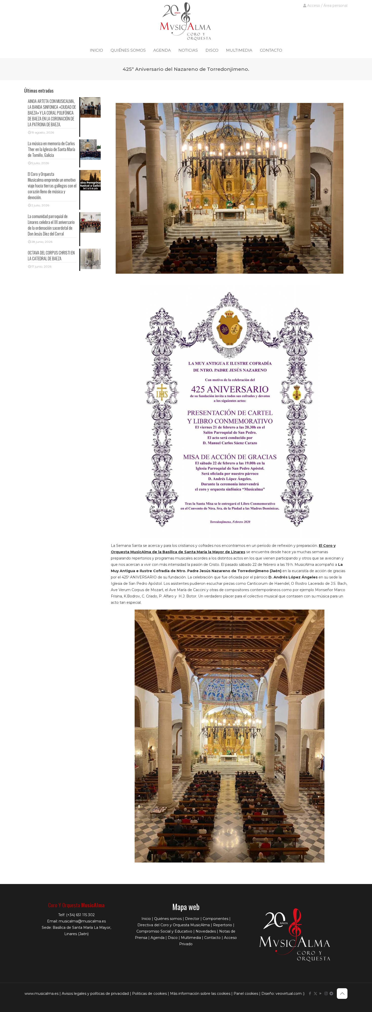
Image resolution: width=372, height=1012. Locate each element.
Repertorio (222, 925)
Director (192, 918)
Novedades (206, 931)
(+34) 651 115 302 (80, 915)
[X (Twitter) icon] (315, 993)
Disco (173, 937)
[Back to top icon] (342, 993)
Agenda (157, 937)
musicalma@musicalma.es (82, 921)
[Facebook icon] (310, 993)
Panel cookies (246, 993)
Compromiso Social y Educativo (164, 931)
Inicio (146, 918)
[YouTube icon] (321, 993)
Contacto (212, 937)
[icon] (331, 993)
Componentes (215, 918)
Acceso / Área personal (326, 5)
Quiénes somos (168, 918)
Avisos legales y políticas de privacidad (95, 993)
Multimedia (191, 937)
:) (303, 993)
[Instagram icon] (326, 993)
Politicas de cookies (149, 993)
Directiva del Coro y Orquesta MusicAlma (173, 925)
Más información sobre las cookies (200, 993)
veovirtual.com (289, 993)
